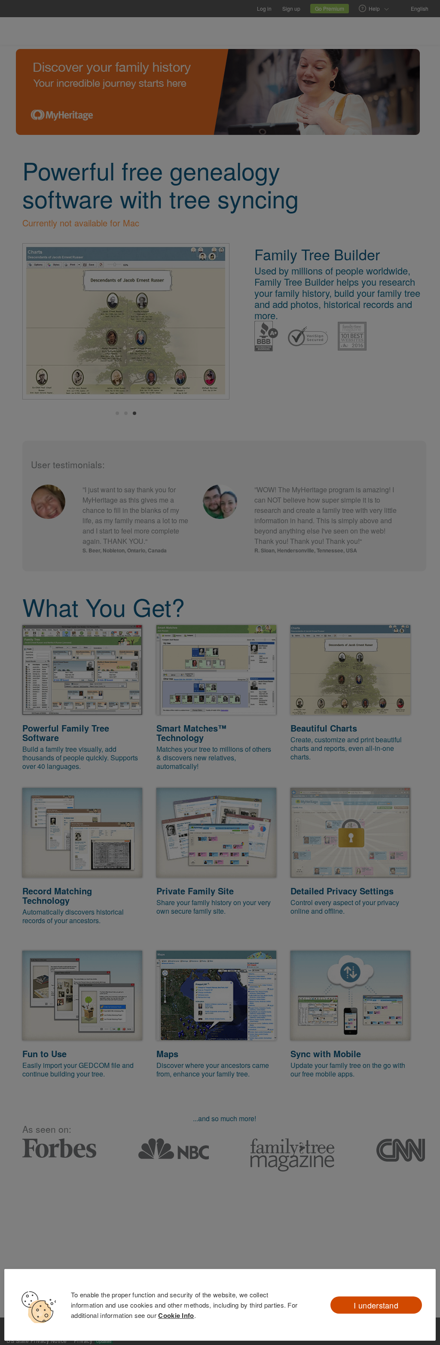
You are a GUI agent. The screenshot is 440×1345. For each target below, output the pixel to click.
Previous (38, 322)
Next (213, 322)
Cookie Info (176, 1315)
